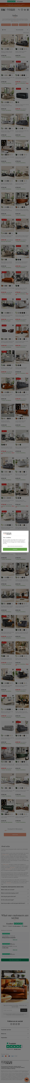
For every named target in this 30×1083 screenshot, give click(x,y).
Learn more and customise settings (15, 546)
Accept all (15, 549)
